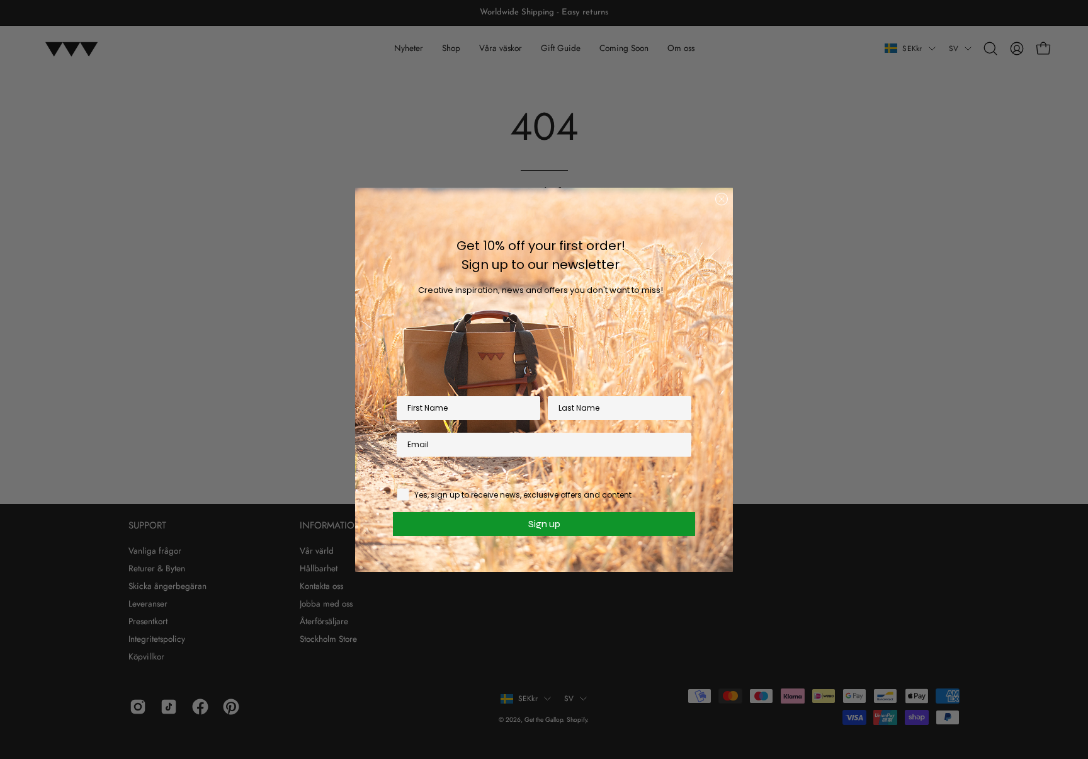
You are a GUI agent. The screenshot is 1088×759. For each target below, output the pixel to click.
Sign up (544, 524)
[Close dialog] (721, 199)
